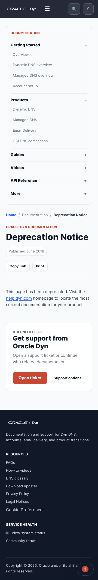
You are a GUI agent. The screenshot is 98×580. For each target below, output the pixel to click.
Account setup (25, 86)
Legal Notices (17, 501)
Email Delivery (24, 130)
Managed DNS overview (33, 75)
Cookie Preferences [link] (25, 509)
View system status (28, 533)
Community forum (21, 541)
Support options (67, 378)
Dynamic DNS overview (32, 65)
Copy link (18, 266)
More (15, 193)
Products (19, 100)
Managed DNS (25, 120)
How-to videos (18, 470)
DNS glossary (17, 478)
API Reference (24, 180)
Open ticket (30, 377)
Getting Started (25, 45)
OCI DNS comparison (30, 141)
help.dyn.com (19, 298)
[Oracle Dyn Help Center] (21, 8)
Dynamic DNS (24, 109)
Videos (17, 167)
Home (11, 215)
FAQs (10, 462)
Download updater (21, 486)
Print (40, 266)
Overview (21, 54)
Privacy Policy (17, 493)
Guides (17, 154)
